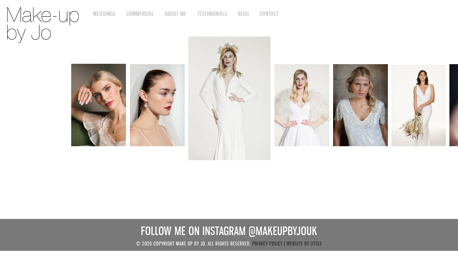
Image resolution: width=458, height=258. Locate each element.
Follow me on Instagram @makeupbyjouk (229, 231)
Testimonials (212, 13)
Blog (243, 13)
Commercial (140, 13)
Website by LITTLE (304, 243)
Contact (269, 13)
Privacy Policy (267, 243)
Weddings (104, 13)
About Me (175, 13)
